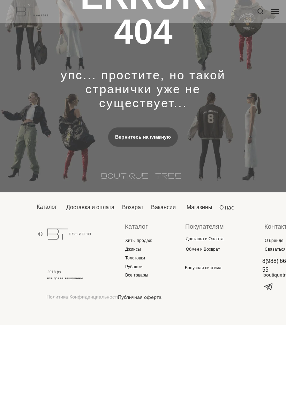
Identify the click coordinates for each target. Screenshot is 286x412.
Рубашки (134, 266)
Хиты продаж (138, 240)
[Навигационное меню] (275, 11)
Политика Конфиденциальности (83, 297)
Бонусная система (203, 267)
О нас (226, 208)
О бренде (274, 240)
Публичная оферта (139, 297)
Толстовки (135, 258)
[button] (260, 11)
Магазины (199, 207)
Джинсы (133, 249)
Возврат (132, 207)
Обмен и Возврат (203, 249)
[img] (69, 234)
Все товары (136, 275)
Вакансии (163, 207)
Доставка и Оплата (205, 238)
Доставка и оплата (90, 207)
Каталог (47, 207)
